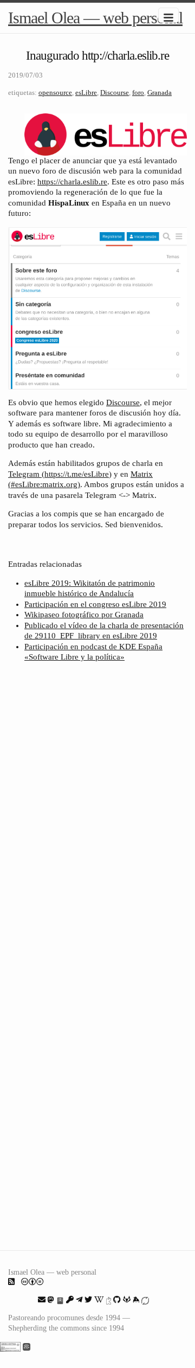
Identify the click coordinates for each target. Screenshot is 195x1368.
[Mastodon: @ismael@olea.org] (51, 1299)
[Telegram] (79, 1299)
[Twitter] (88, 1299)
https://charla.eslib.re (72, 181)
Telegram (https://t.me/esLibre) (60, 474)
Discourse (114, 92)
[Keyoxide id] (108, 1299)
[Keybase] (136, 1299)
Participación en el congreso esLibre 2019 (95, 604)
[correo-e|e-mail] (42, 1299)
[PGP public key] (60, 1299)
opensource (55, 92)
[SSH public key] (70, 1299)
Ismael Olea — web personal (95, 18)
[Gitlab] (127, 1299)
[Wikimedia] (99, 1299)
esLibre (86, 92)
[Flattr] (145, 1299)
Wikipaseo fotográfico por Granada (84, 614)
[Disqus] (97, 814)
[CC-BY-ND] (32, 1281)
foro (138, 92)
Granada (159, 92)
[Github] (117, 1299)
